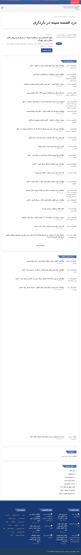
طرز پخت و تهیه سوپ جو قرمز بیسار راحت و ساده (49, 226)
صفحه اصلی (72, 16)
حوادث (22, 525)
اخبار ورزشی (21, 521)
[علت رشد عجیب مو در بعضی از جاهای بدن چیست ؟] (71, 175)
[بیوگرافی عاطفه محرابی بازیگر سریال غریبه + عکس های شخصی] (71, 263)
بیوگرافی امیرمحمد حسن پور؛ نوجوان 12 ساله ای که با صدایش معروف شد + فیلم (40, 129)
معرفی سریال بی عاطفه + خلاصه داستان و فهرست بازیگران (46, 120)
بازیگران (13, 521)
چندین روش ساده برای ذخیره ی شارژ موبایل (51, 146)
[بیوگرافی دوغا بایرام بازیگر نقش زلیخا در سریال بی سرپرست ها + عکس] (71, 272)
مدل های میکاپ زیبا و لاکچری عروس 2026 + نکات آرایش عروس (45, 93)
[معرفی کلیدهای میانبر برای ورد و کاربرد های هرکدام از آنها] (47, 538)
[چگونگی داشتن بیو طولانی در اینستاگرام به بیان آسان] (71, 77)
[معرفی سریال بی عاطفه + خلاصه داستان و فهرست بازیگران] (71, 122)
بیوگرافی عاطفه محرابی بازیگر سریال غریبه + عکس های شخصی (45, 261)
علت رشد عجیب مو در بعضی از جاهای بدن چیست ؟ (49, 172)
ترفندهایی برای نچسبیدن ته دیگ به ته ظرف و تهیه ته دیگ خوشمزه (45, 190)
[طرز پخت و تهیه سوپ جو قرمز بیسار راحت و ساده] (71, 229)
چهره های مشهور (20, 535)
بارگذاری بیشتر (41, 245)
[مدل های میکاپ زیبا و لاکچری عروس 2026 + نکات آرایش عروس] (71, 95)
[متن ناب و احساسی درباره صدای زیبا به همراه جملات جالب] (71, 439)
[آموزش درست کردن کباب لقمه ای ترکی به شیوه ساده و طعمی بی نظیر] (71, 105)
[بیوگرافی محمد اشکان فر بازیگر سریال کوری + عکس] (71, 166)
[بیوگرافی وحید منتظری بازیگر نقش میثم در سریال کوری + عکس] (71, 184)
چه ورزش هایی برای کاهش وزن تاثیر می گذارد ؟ (62, 516)
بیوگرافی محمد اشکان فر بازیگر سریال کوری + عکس (48, 164)
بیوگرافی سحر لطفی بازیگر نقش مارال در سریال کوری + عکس (45, 200)
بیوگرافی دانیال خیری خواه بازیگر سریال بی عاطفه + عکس (47, 65)
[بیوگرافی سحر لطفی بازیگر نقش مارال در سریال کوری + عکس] (71, 202)
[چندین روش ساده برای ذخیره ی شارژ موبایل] (71, 149)
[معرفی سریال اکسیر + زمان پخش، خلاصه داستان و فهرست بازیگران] (71, 86)
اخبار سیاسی (21, 518)
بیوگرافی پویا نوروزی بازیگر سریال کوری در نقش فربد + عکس (46, 155)
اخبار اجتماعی (15, 515)
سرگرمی (16, 525)
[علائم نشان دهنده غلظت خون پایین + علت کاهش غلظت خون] (74, 526)
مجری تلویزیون (20, 531)
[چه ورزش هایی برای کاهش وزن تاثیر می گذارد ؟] (74, 517)
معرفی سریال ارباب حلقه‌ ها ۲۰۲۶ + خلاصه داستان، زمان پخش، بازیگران (42, 217)
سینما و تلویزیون (20, 528)
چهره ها (12, 531)
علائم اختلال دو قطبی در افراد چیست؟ (53, 208)
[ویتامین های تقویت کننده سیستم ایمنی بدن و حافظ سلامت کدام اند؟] (74, 538)
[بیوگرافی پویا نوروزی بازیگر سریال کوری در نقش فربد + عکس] (71, 158)
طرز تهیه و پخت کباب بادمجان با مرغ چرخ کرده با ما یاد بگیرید (46, 137)
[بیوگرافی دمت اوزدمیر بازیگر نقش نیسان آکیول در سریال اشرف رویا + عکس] (71, 360)
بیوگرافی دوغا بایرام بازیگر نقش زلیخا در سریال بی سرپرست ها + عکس (43, 270)
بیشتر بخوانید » (46, 50)
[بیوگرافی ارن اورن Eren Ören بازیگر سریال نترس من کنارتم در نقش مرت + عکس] (71, 281)
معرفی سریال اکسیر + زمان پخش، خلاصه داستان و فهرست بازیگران (44, 84)
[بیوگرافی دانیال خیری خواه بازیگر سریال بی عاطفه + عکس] (71, 68)
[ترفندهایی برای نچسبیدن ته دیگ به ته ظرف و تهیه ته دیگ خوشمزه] (71, 193)
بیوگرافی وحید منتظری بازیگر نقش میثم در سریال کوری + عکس (45, 181)
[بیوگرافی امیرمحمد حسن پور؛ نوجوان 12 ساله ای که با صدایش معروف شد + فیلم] (71, 131)
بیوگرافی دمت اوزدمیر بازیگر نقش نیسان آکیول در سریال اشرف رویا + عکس (41, 287)
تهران (7, 521)
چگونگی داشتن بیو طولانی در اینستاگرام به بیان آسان (48, 74)
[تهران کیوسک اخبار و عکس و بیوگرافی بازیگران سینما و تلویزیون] (70, 8)
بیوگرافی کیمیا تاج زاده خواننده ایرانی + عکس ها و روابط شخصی (45, 111)
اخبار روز (7, 515)
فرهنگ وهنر (11, 528)
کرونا (12, 535)
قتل (4, 528)
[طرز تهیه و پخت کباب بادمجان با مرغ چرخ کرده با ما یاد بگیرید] (71, 140)
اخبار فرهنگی (12, 518)
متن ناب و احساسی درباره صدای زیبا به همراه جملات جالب (47, 436)
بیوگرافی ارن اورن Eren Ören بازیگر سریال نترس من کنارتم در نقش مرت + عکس (40, 278)
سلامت (9, 525)
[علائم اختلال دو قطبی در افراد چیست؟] (71, 211)
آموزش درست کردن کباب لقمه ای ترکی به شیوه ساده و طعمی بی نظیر (43, 101)
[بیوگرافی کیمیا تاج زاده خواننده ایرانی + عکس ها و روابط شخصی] (71, 114)
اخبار (23, 515)
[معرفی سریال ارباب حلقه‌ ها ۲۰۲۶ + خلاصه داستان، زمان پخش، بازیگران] (71, 220)
